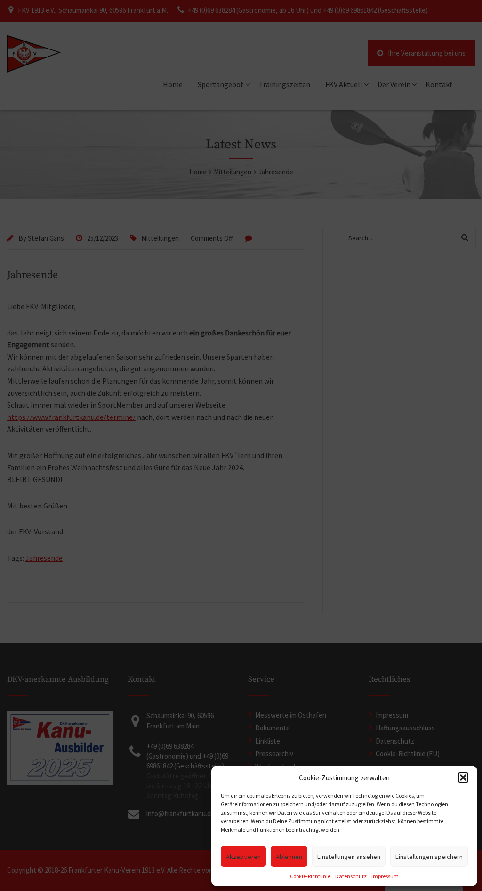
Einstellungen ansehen (348, 856)
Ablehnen (289, 856)
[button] (463, 777)
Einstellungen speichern (429, 856)
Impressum (385, 876)
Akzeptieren (243, 856)
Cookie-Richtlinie (310, 876)
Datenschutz (351, 876)
